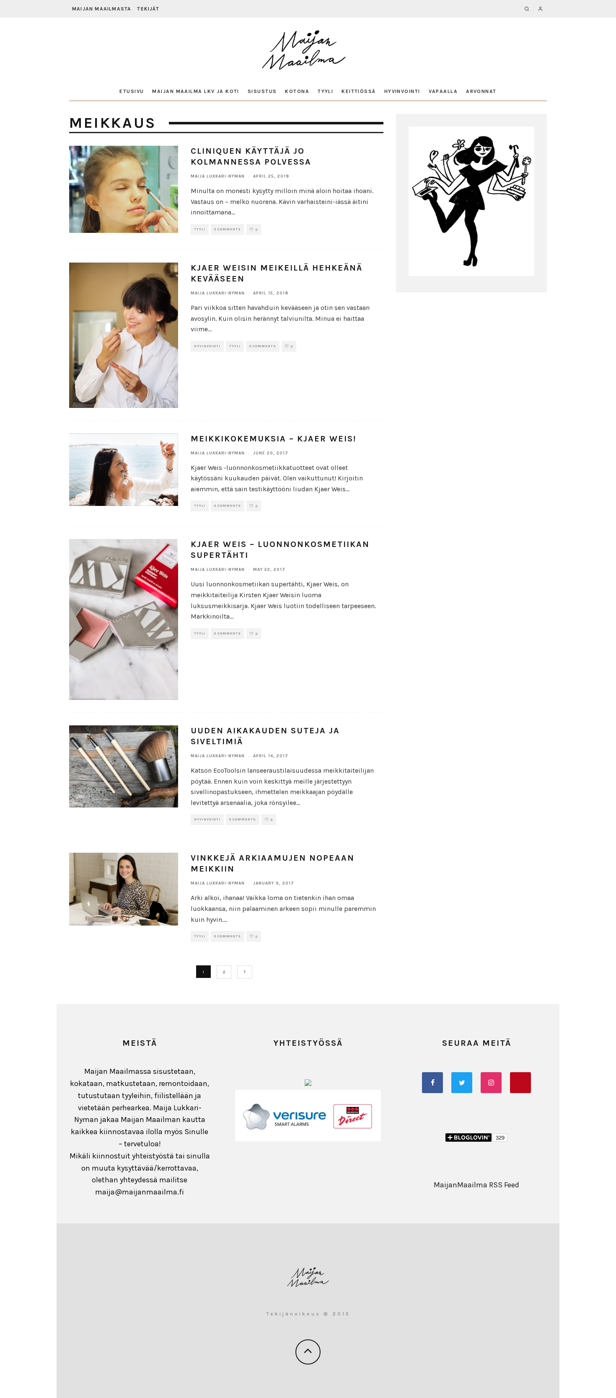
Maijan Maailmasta (101, 9)
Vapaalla (443, 91)
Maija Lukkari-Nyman (218, 176)
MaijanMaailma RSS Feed (476, 1184)
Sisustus (262, 91)
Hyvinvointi (402, 91)
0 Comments (227, 229)
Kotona (297, 91)
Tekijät (148, 9)
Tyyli (325, 91)
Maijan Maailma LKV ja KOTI (195, 91)
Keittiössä (358, 91)
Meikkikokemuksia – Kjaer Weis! (273, 439)
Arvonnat (481, 91)
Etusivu (131, 91)
